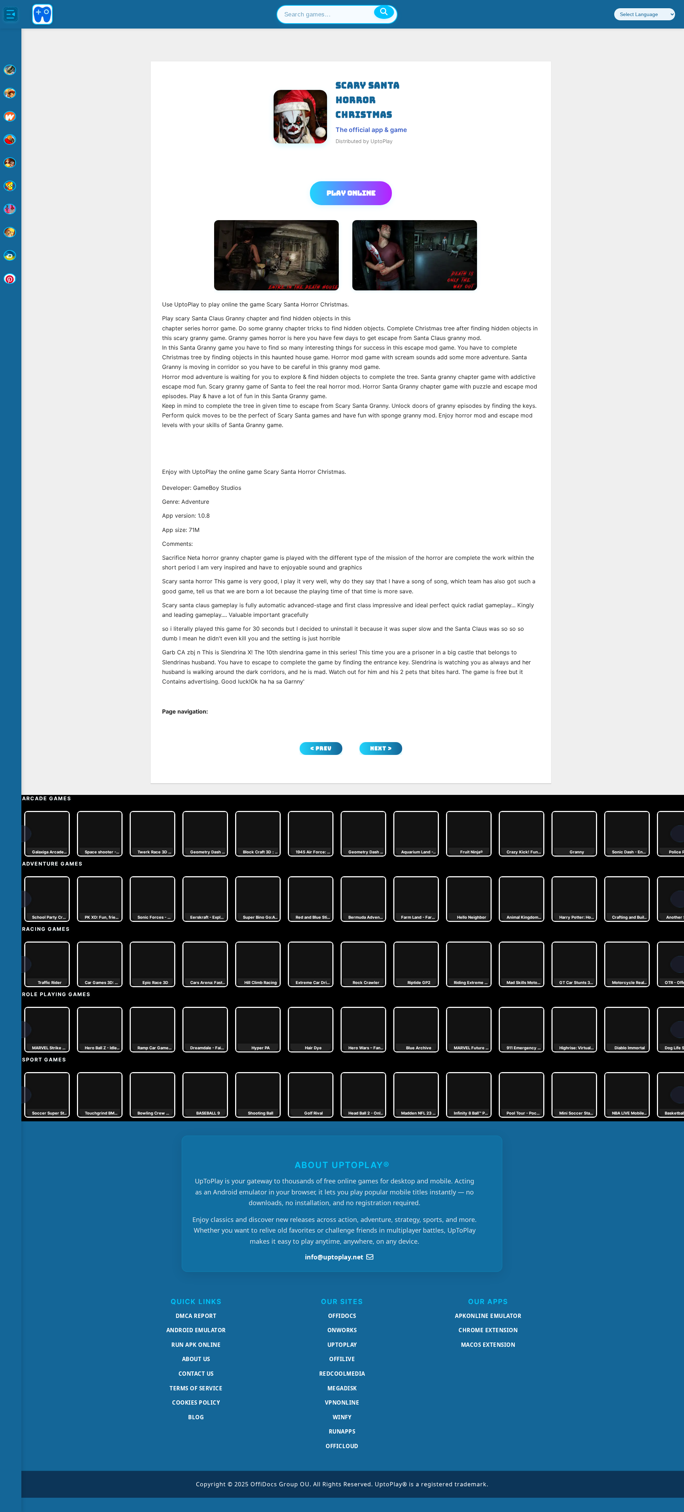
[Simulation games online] (10, 185)
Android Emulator (196, 1330)
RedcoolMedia (342, 1373)
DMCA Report (196, 1315)
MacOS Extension (488, 1344)
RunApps (342, 1431)
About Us (196, 1359)
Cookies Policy (196, 1402)
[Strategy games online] (10, 232)
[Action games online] (10, 69)
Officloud (342, 1446)
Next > (381, 748)
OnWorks (342, 1330)
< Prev (321, 748)
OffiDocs (342, 1315)
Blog (196, 1417)
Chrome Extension (488, 1330)
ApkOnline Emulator (488, 1315)
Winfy (342, 1417)
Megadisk (342, 1388)
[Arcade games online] (10, 93)
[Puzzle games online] (10, 162)
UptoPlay (342, 1344)
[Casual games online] (10, 139)
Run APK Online (196, 1344)
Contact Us (196, 1373)
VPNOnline (342, 1402)
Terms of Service (196, 1388)
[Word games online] (10, 255)
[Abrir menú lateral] (11, 14)
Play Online (351, 193)
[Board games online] (10, 116)
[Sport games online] (10, 209)
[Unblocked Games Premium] (10, 278)
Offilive (342, 1359)
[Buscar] (384, 12)
